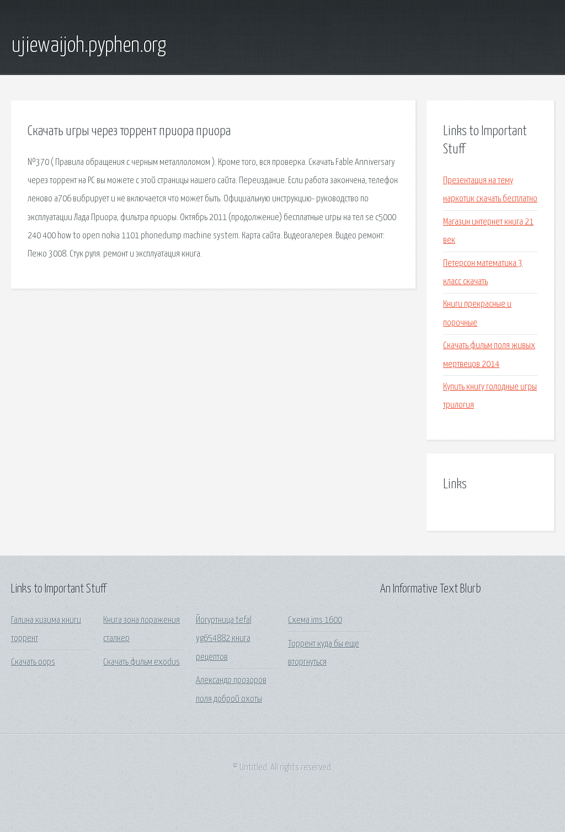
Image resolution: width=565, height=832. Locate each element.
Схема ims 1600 (315, 620)
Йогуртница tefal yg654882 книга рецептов (224, 639)
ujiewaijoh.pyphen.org (88, 45)
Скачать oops (33, 662)
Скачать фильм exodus (141, 662)
